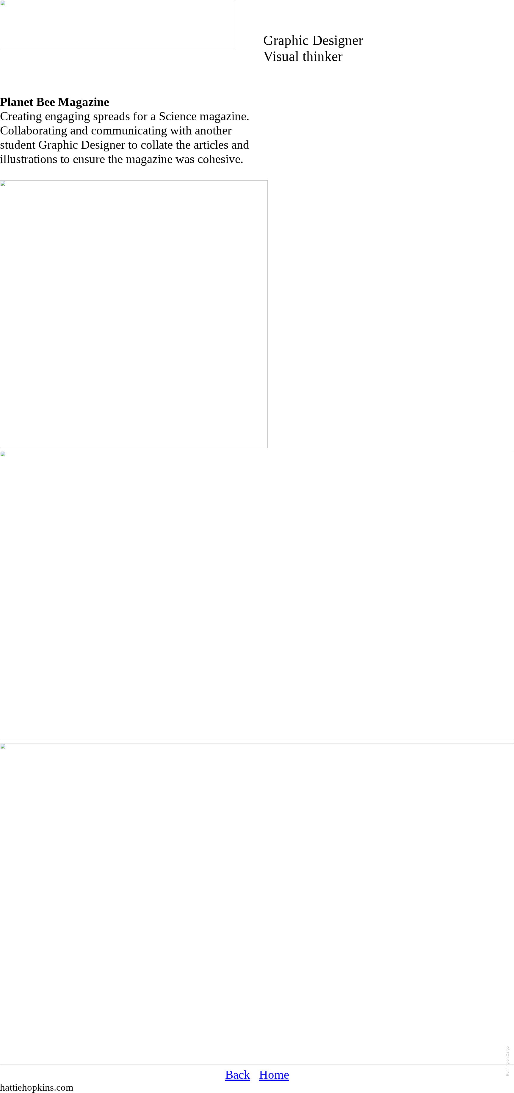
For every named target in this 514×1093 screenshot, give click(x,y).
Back (237, 1074)
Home (274, 1074)
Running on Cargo (507, 1061)
